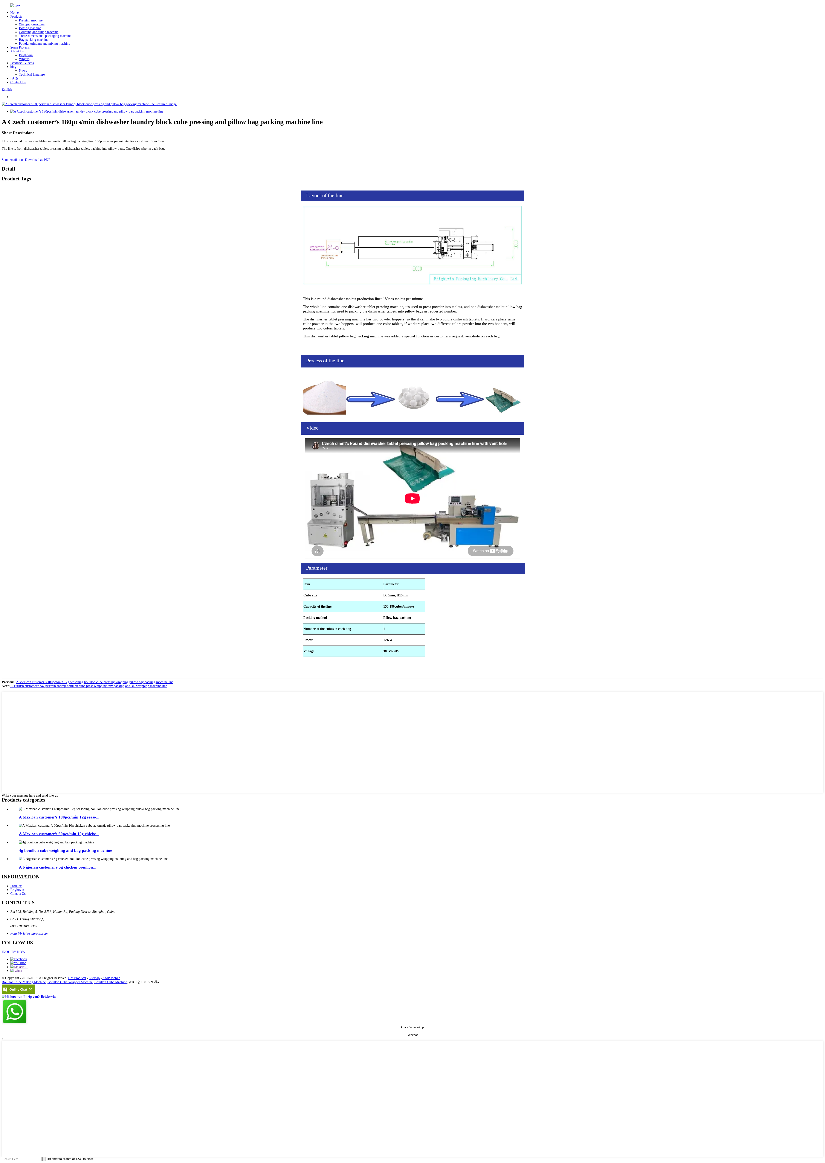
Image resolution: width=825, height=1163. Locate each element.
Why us (24, 59)
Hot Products (77, 978)
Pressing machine (31, 20)
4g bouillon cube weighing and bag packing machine (65, 850)
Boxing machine (30, 28)
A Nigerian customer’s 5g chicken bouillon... (57, 867)
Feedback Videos (22, 63)
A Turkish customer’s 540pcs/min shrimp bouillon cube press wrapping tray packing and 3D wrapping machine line (88, 686)
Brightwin (26, 55)
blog (13, 67)
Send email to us (13, 160)
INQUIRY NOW (13, 952)
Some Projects (20, 47)
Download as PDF (37, 160)
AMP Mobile (111, 978)
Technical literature (32, 74)
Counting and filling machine (38, 32)
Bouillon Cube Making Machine (24, 982)
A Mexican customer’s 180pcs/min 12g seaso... (59, 817)
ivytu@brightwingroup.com (29, 933)
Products (16, 16)
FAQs (14, 78)
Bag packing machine (33, 39)
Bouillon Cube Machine (110, 982)
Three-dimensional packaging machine (45, 36)
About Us (17, 51)
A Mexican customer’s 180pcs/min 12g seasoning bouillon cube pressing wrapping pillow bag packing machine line (94, 682)
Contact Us (18, 82)
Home (14, 12)
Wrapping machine (31, 24)
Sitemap (94, 978)
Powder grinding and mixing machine (44, 43)
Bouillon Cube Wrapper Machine (70, 982)
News (23, 70)
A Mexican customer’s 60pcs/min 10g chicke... (59, 834)
